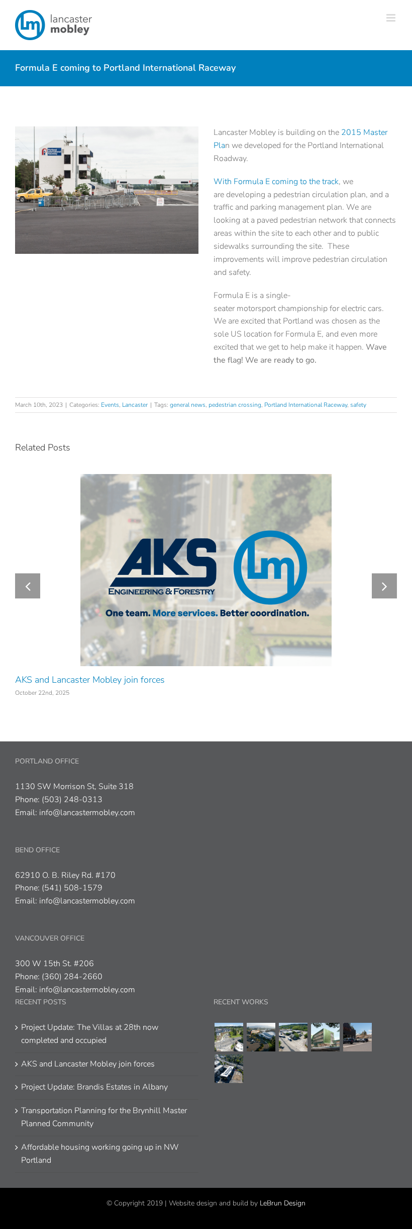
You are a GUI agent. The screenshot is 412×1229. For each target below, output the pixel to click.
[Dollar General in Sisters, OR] (357, 1037)
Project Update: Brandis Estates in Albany (94, 1087)
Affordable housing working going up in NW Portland (100, 1154)
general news (187, 405)
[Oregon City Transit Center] (293, 1037)
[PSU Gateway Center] (325, 1037)
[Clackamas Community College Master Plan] (261, 1037)
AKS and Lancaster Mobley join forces (90, 680)
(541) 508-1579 (72, 887)
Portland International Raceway (305, 405)
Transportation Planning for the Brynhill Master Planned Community (104, 1117)
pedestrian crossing (235, 405)
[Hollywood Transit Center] (229, 1069)
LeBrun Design (282, 1203)
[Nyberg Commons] (229, 1037)
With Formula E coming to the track (276, 181)
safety (358, 405)
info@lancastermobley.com (87, 812)
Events (110, 405)
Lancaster (135, 405)
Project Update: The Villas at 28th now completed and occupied (89, 1034)
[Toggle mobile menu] (391, 18)
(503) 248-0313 (72, 799)
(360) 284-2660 (72, 976)
